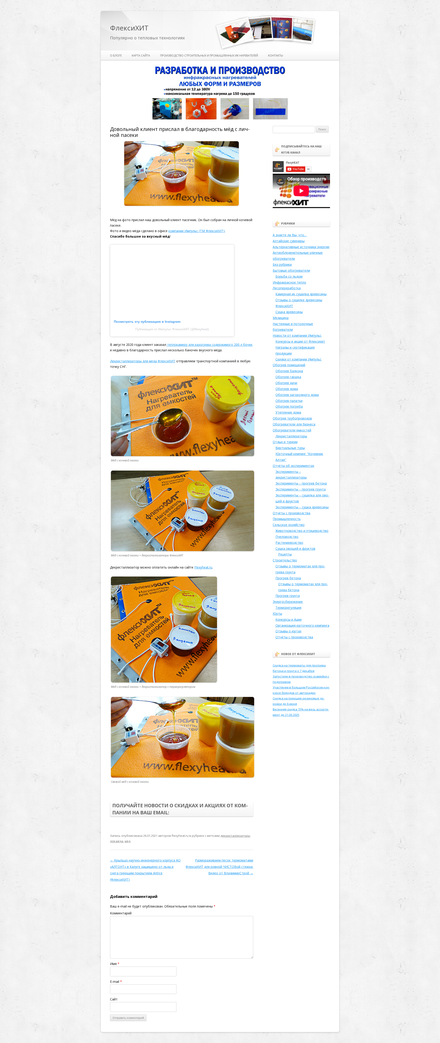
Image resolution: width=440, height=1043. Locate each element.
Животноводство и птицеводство (301, 530)
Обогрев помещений (289, 365)
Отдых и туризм (285, 442)
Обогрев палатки (288, 400)
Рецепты (285, 554)
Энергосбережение (288, 601)
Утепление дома (288, 412)
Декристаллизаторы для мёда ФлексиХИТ (142, 361)
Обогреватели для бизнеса (294, 424)
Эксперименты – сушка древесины (302, 507)
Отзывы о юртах (288, 631)
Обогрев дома (286, 389)
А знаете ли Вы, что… (290, 235)
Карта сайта (141, 55)
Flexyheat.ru (203, 567)
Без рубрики (282, 264)
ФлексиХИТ (129, 28)
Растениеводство (289, 542)
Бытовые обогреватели (291, 270)
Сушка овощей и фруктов (295, 548)
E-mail (116, 981)
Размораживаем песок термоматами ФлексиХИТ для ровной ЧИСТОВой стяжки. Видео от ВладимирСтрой (219, 866)
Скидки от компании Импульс (298, 359)
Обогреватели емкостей (292, 430)
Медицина (281, 318)
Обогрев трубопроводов (292, 418)
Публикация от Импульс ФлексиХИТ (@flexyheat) (172, 329)
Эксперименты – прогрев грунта (300, 489)
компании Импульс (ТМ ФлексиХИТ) (196, 231)
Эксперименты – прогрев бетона (301, 483)
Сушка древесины (289, 312)
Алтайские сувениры (289, 241)
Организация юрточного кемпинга (302, 625)
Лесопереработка (287, 288)
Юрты (277, 613)
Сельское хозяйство (289, 525)
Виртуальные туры (290, 448)
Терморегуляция (288, 607)
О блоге (116, 55)
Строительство (285, 560)
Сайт (114, 999)
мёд (127, 841)
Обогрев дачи (286, 383)
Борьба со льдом (288, 276)
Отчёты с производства (291, 513)
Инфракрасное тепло (289, 282)
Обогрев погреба (289, 406)
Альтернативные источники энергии (301, 247)
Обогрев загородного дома (297, 395)
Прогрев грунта (287, 595)
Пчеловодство (286, 536)
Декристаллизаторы (291, 436)
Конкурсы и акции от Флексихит (300, 341)
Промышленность (287, 519)
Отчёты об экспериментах (293, 465)
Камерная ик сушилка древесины (301, 294)
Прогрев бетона (288, 578)
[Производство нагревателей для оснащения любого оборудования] (220, 118)
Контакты (275, 55)
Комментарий (121, 913)
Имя (114, 964)
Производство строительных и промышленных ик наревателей (209, 55)
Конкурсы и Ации (288, 619)
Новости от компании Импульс (297, 335)
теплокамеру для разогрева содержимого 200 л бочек (209, 344)
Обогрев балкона (289, 371)
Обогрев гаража (288, 377)
